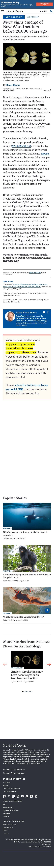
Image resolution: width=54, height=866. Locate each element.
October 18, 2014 (35, 272)
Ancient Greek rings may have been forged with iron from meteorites (27, 675)
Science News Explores (14, 769)
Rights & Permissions (11, 811)
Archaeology (33, 17)
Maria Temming (10, 538)
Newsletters (7, 808)
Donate (5, 831)
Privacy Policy (46, 846)
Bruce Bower (13, 85)
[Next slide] (49, 664)
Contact (6, 817)
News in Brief (14, 17)
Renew (5, 785)
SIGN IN (43, 11)
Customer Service (9, 792)
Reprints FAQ (11, 261)
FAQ (4, 805)
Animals (7, 529)
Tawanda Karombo (11, 581)
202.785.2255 (46, 844)
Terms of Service (33, 846)
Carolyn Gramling (11, 620)
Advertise (6, 814)
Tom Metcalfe (17, 682)
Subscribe (6, 782)
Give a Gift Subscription (11, 788)
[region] (27, 672)
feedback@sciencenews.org (34, 258)
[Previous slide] (5, 664)
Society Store (8, 828)
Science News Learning (13, 773)
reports (45, 154)
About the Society (9, 825)
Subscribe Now (44, 4)
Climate (7, 613)
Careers (6, 834)
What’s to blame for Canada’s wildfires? (23, 617)
